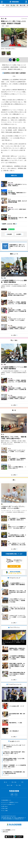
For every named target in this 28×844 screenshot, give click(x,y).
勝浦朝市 (7, 25)
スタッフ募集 (5, 810)
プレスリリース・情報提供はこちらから (10, 802)
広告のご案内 (5, 808)
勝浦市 (3, 25)
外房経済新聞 (14, 2)
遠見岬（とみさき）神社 (8, 224)
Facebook (12, 794)
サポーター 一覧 (14, 566)
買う (18, 5)
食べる (7, 5)
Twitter (16, 794)
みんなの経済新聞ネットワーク (14, 825)
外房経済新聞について (6, 800)
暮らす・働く (22, 5)
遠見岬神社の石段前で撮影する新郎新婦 (15, 73)
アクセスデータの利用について (8, 804)
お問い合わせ (5, 806)
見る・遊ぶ (13, 5)
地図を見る (14, 175)
